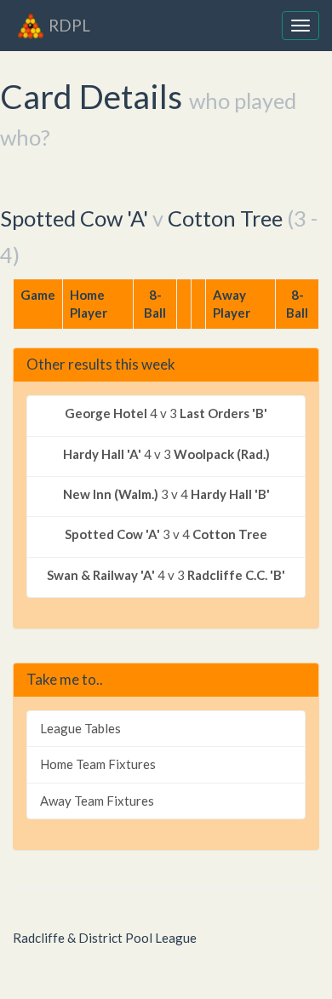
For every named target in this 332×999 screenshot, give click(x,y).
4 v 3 (166, 413)
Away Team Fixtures (97, 800)
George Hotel (106, 413)
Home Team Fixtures (98, 764)
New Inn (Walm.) (110, 494)
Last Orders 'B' (223, 413)
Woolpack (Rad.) (222, 454)
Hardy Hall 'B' (230, 494)
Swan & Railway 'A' (101, 575)
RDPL (69, 25)
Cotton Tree (225, 218)
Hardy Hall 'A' (102, 454)
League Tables (80, 728)
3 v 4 (166, 494)
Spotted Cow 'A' (74, 218)
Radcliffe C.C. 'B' (236, 575)
